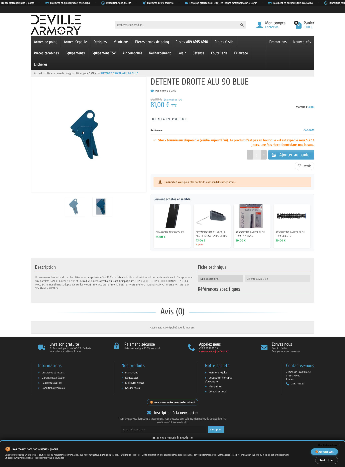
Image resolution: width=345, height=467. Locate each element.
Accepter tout (326, 451)
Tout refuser (326, 460)
